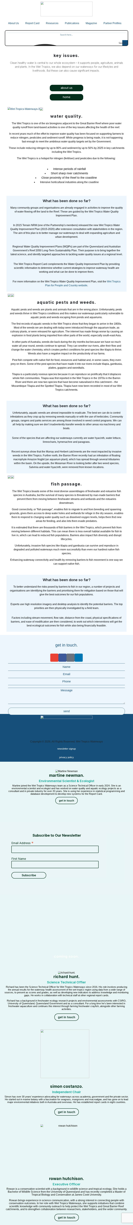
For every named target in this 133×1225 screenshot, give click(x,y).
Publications (72, 23)
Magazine (91, 23)
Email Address (22, 843)
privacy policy (66, 757)
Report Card (32, 23)
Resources (52, 23)
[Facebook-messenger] (70, 658)
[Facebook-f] (62, 658)
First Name (18, 858)
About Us (13, 23)
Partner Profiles (112, 23)
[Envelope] (54, 658)
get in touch (66, 800)
